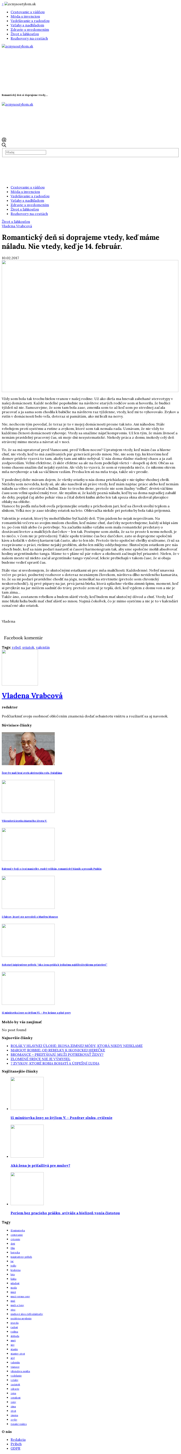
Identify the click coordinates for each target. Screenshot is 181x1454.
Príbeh (16, 1444)
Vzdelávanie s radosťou (30, 20)
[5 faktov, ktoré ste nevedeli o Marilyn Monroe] (28, 907)
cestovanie (17, 1234)
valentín (43, 647)
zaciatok (15, 1384)
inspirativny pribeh (21, 1256)
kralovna (16, 1270)
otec (13, 1309)
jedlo (13, 1265)
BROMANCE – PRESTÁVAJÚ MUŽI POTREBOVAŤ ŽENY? (57, 1054)
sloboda (15, 1336)
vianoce (15, 1366)
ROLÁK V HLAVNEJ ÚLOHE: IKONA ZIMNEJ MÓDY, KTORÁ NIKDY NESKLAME (77, 1045)
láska (13, 1278)
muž (13, 1300)
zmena (14, 1415)
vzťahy (14, 1380)
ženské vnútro (19, 1424)
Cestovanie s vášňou (28, 12)
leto (13, 1274)
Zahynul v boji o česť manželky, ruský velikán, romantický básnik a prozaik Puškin (52, 868)
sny (13, 1344)
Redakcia (18, 1439)
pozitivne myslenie (21, 1318)
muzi (13, 1292)
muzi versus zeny (20, 1296)
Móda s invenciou (25, 16)
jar (12, 1261)
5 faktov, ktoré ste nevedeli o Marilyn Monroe (30, 916)
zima (13, 1406)
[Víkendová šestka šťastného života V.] (28, 811)
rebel (16, 647)
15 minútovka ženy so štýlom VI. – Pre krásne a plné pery (36, 1012)
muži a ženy (17, 1305)
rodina (14, 1331)
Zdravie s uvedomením (30, 29)
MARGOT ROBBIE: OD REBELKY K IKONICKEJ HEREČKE (58, 1050)
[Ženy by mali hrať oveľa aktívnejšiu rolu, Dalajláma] (28, 764)
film (13, 1248)
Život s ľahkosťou (25, 34)
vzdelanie (16, 1375)
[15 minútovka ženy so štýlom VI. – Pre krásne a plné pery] (28, 1003)
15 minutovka (18, 1230)
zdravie (15, 1388)
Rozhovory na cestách (29, 38)
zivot (13, 1410)
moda (14, 1287)
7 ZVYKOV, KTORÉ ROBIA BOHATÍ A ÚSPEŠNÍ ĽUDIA (55, 1063)
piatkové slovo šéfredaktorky (27, 1314)
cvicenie (15, 1239)
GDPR (15, 1448)
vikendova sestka (20, 1371)
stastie (14, 1349)
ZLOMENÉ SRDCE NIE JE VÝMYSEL (40, 1059)
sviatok (28, 647)
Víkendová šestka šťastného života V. (24, 820)
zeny (13, 1402)
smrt (13, 1340)
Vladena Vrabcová (17, 226)
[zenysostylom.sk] (17, 46)
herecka (15, 1252)
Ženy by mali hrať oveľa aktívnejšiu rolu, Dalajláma (32, 772)
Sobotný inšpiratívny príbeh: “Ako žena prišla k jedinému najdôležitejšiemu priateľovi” (54, 964)
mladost (15, 1283)
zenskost (16, 1397)
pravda (15, 1322)
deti (13, 1243)
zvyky (14, 1419)
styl (13, 1358)
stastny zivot (18, 1353)
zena (13, 1393)
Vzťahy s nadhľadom (27, 25)
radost (14, 1327)
